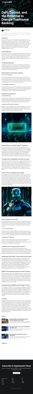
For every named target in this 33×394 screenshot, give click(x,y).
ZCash (2, 382)
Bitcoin (12, 378)
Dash (22, 378)
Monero (23, 381)
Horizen (3, 381)
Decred (3, 9)
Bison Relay (13, 382)
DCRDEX (23, 382)
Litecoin (13, 381)
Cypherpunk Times (4, 378)
